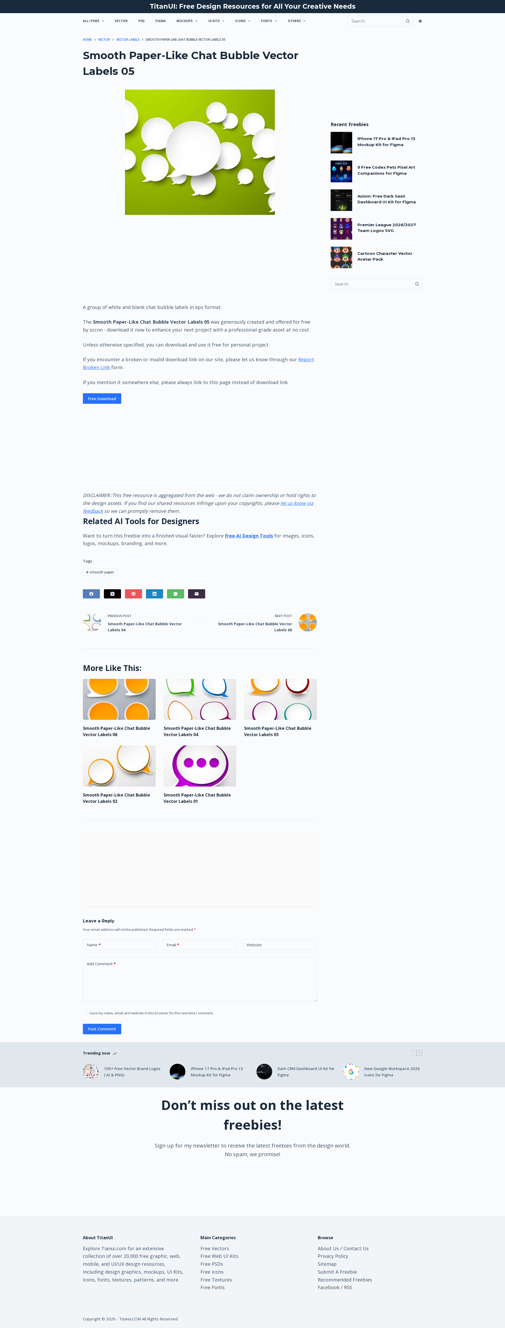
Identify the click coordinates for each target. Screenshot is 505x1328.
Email (172, 944)
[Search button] (408, 21)
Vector (121, 21)
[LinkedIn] (154, 593)
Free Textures (216, 1280)
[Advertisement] (200, 259)
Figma (160, 21)
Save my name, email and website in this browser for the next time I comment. (151, 1013)
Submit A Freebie (337, 1272)
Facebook (329, 1287)
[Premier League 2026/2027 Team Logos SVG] (341, 229)
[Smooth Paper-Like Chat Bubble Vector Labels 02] (119, 766)
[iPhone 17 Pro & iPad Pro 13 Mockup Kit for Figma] (341, 142)
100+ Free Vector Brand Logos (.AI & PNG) (132, 1072)
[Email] (196, 593)
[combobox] (371, 284)
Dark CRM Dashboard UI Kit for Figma (306, 1072)
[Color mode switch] (420, 21)
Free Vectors (214, 1248)
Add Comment (101, 963)
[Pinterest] (133, 593)
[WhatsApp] (175, 593)
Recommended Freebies (345, 1280)
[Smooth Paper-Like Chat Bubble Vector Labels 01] (200, 766)
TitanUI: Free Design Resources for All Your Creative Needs (253, 6)
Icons (240, 21)
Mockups (184, 21)
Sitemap (327, 1264)
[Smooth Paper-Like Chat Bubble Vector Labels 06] (119, 699)
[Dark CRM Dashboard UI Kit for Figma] (264, 1071)
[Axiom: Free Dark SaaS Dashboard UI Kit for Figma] (341, 200)
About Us (328, 1248)
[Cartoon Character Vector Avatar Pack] (341, 257)
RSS (348, 1287)
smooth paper (100, 572)
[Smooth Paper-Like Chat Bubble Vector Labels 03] (280, 699)
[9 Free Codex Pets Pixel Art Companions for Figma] (341, 171)
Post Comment (102, 1028)
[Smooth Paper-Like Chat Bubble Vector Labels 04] (200, 699)
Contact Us (356, 1248)
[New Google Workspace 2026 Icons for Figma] (351, 1071)
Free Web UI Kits (219, 1256)
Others (294, 21)
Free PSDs (211, 1264)
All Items (91, 21)
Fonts (266, 21)
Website (254, 944)
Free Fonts (212, 1287)
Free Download (102, 398)
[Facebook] (91, 593)
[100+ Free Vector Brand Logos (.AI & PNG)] (91, 1071)
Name (94, 944)
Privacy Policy (333, 1256)
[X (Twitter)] (112, 593)
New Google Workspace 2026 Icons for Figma (392, 1072)
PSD (141, 21)
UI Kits (214, 21)
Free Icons (212, 1272)
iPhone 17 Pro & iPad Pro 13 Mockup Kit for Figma (217, 1072)
